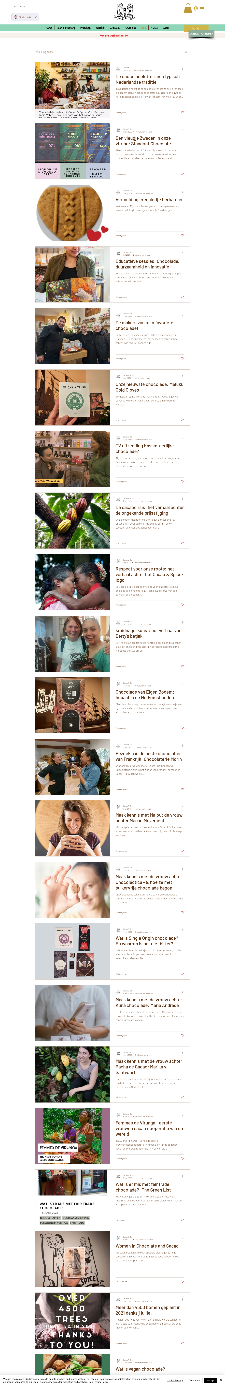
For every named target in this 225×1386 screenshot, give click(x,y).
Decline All (194, 1380)
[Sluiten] (221, 1380)
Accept (210, 1380)
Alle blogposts (44, 52)
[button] (85, 27)
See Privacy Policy (98, 1382)
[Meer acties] (183, 69)
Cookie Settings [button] (175, 1380)
